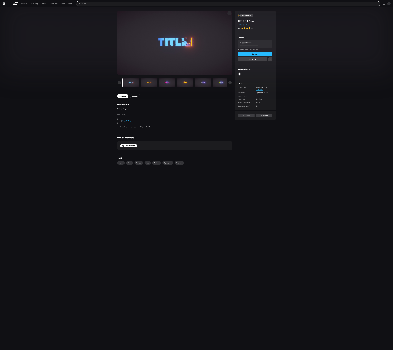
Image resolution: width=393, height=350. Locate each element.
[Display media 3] (185, 82)
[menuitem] (24, 3)
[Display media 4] (203, 82)
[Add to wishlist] (270, 59)
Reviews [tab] (135, 96)
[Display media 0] (131, 82)
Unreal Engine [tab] (130, 145)
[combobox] (229, 4)
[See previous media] (119, 82)
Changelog (259, 89)
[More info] (259, 102)
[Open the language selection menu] (384, 3)
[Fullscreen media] (229, 13)
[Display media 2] (167, 82)
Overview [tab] (122, 96)
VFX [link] (239, 25)
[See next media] (230, 82)
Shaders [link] (246, 25)
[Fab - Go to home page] (15, 3)
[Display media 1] (149, 82)
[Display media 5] (221, 82)
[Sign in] (389, 3)
